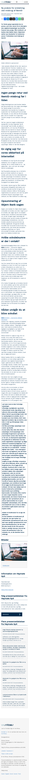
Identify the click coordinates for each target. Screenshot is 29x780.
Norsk (11, 773)
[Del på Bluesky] (16, 19)
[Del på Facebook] (5, 19)
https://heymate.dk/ (7, 590)
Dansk (3, 773)
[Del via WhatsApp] (19, 19)
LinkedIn (3, 751)
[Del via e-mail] (22, 19)
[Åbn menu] (17, 2)
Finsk (19, 773)
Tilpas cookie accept (7, 753)
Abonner (6, 614)
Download (6, 565)
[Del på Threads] (13, 19)
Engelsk (7, 773)
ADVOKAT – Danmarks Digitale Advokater (11, 319)
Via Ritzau (4, 733)
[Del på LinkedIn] (8, 19)
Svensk (15, 773)
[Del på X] (11, 19)
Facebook (9, 751)
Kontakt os (4, 732)
